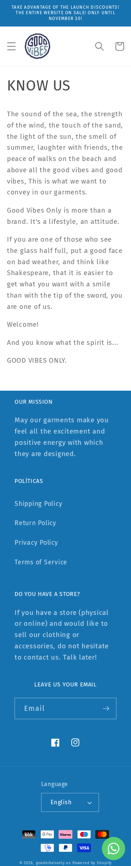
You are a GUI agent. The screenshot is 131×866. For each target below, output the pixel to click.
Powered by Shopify (92, 863)
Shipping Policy (38, 504)
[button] (11, 46)
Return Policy (35, 523)
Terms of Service (41, 562)
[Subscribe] (106, 708)
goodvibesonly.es (53, 863)
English (61, 802)
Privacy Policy (36, 543)
